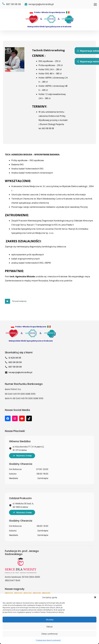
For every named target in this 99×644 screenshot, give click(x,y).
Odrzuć (49, 627)
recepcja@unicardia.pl (20, 372)
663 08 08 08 (15, 362)
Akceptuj (49, 619)
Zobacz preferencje (49, 634)
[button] (95, 597)
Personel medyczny (19, 301)
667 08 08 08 (15, 366)
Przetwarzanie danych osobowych (48, 640)
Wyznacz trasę (24, 455)
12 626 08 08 (15, 357)
